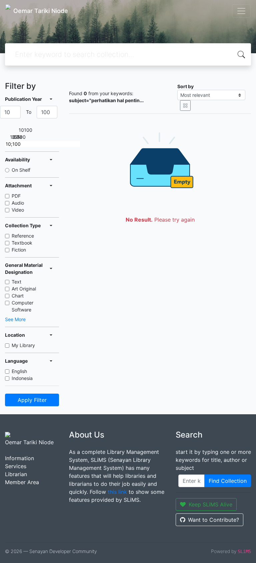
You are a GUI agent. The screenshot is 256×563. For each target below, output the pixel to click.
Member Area (22, 482)
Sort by (185, 86)
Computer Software (22, 306)
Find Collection (228, 480)
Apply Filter (32, 400)
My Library (23, 345)
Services (15, 466)
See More (15, 319)
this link (117, 491)
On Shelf (21, 170)
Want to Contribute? (213, 519)
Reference (23, 236)
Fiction (19, 250)
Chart (18, 295)
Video (18, 210)
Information (19, 458)
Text (16, 281)
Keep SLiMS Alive (210, 504)
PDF (16, 196)
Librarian (16, 474)
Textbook (22, 243)
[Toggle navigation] (241, 11)
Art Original (24, 288)
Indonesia (22, 378)
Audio (18, 203)
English (19, 371)
